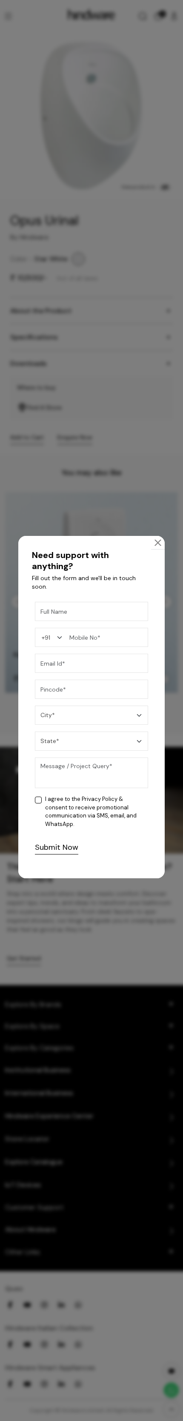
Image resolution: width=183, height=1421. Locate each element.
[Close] (158, 542)
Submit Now (56, 847)
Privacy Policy (99, 799)
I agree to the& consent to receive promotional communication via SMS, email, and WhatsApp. (91, 811)
